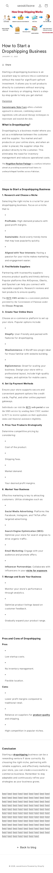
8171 (9, 298)
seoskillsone (21, 866)
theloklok (7, 101)
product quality (41, 714)
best (4, 793)
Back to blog (28, 847)
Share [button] (8, 64)
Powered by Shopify (35, 866)
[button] (7, 6)
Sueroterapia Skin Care (14, 107)
